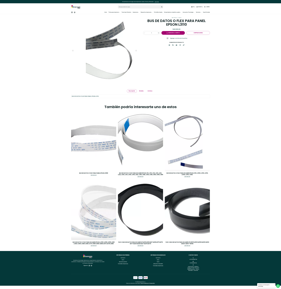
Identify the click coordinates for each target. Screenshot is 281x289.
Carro (123, 259)
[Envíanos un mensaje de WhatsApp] (278, 286)
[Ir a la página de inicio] (76, 7)
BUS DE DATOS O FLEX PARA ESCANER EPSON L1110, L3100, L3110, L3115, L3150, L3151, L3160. (187, 173)
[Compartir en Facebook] (169, 45)
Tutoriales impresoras (123, 263)
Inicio (158, 259)
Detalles (141, 91)
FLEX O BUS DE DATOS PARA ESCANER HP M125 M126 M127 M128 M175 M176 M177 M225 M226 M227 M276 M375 (140, 243)
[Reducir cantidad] (144, 33)
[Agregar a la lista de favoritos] (113, 139)
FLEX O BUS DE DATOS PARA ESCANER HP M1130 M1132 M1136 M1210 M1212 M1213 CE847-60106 (187, 243)
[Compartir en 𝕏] (173, 45)
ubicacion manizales (158, 263)
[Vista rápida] (113, 143)
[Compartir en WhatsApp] (176, 45)
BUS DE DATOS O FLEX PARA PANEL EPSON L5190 (93, 173)
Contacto (123, 257)
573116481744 (193, 263)
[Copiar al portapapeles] (183, 45)
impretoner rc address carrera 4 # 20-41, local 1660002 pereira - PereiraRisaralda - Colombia (193, 268)
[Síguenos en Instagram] (72, 12)
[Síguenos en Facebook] (74, 12)
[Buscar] (162, 6)
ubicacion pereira (123, 261)
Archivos (150, 91)
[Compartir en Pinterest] (180, 45)
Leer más (168, 1)
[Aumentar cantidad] (158, 33)
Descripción (132, 91)
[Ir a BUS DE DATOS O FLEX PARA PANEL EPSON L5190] (93, 141)
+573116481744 (193, 259)
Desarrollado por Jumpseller (148, 283)
